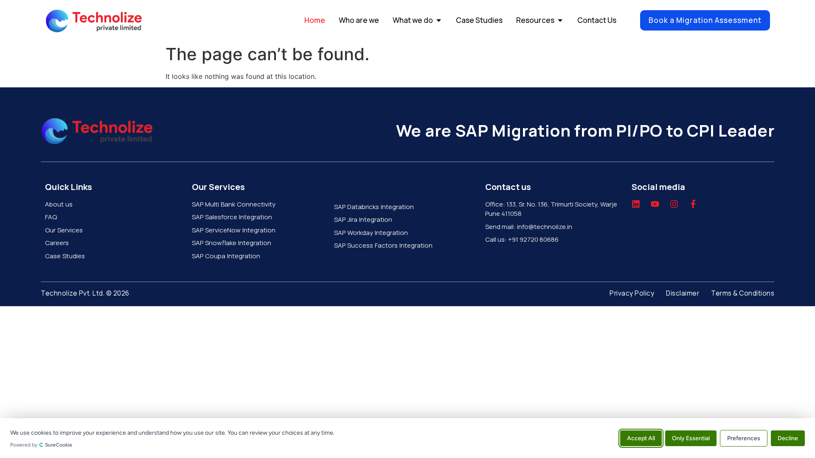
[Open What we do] (438, 20)
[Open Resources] (560, 20)
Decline (788, 437)
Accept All (641, 437)
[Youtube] (655, 204)
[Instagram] (674, 204)
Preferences (743, 437)
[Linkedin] (636, 204)
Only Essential (691, 437)
